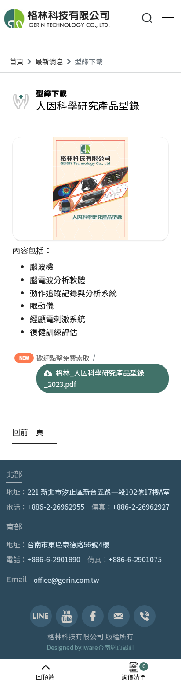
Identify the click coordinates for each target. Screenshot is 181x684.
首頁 (17, 61)
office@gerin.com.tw (66, 580)
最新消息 (49, 61)
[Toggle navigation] (165, 16)
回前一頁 (28, 431)
